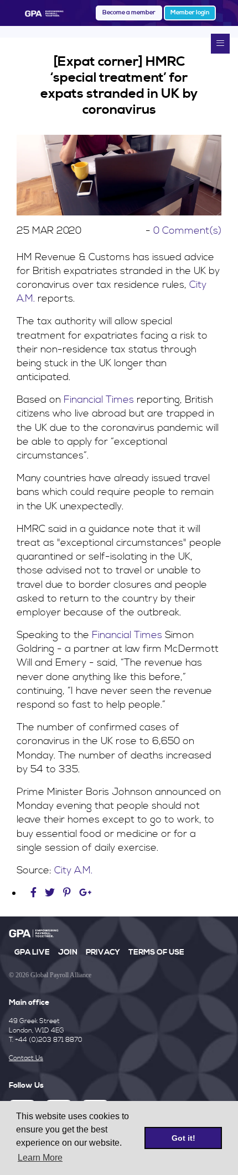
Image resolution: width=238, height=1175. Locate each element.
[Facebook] (34, 893)
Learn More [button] (40, 1157)
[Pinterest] (67, 893)
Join (67, 952)
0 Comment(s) (187, 230)
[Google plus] (85, 893)
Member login (189, 13)
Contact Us (26, 1058)
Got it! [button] (183, 1138)
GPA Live (32, 952)
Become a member (129, 13)
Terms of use (156, 952)
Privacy (103, 952)
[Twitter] (51, 893)
